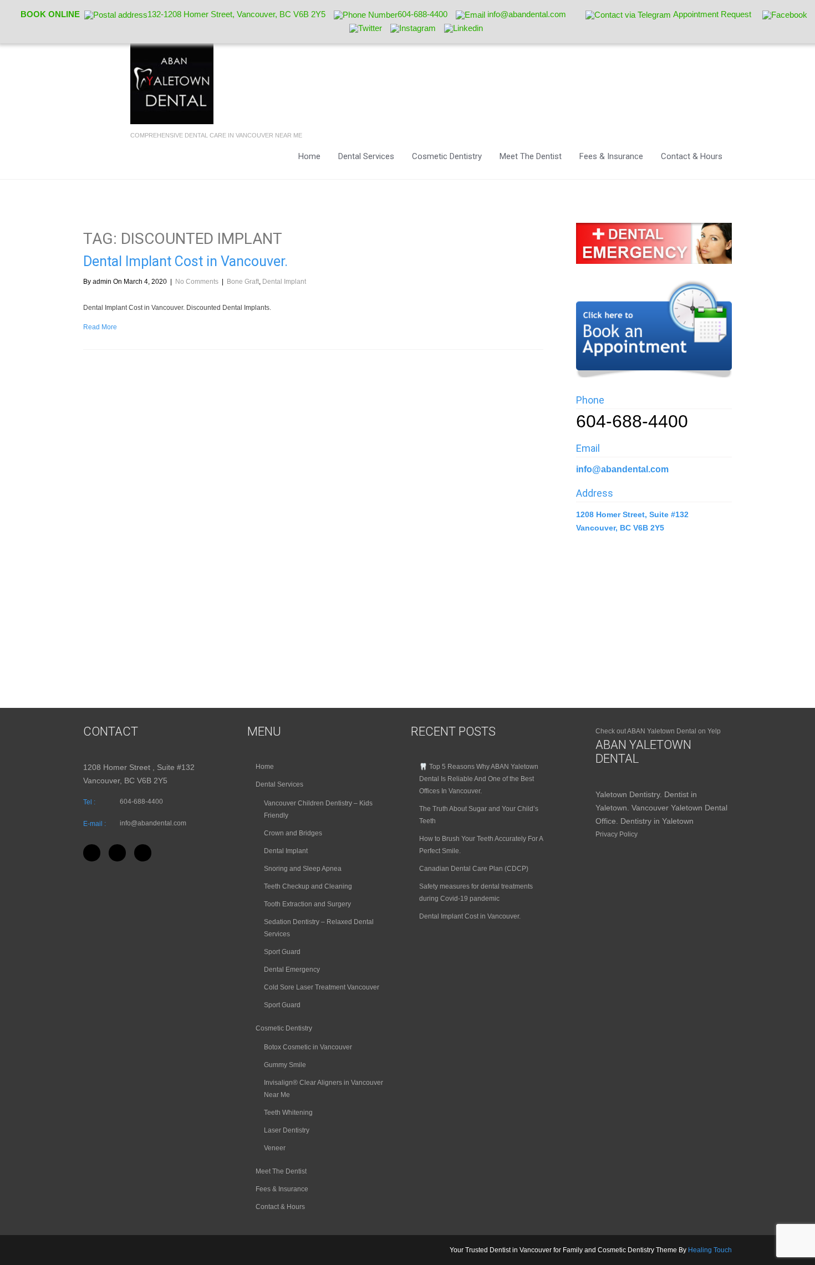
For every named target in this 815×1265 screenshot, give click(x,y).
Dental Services (366, 156)
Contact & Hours (691, 156)
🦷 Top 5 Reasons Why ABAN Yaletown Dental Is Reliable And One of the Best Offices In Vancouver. (478, 779)
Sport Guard (282, 952)
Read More (100, 327)
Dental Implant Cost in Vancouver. (185, 261)
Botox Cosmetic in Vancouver (308, 1047)
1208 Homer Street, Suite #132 (633, 514)
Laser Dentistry (286, 1130)
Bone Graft (243, 281)
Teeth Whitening (288, 1112)
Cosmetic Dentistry (447, 156)
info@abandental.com (622, 469)
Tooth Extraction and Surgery (307, 904)
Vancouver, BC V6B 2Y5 (620, 527)
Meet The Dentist (531, 156)
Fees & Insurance (611, 156)
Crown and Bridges (293, 833)
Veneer (275, 1148)
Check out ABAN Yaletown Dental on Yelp (658, 731)
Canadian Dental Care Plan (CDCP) (473, 869)
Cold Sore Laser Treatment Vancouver (321, 987)
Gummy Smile (285, 1065)
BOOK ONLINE (50, 14)
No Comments (196, 281)
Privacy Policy (616, 834)
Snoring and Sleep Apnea (303, 869)
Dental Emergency (292, 969)
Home (309, 156)
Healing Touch (710, 1250)
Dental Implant (284, 281)
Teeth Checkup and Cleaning (308, 886)
